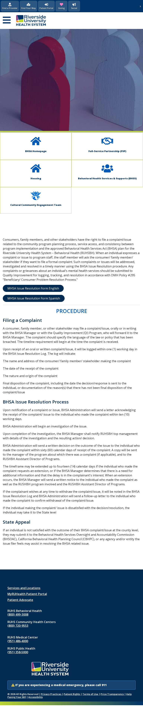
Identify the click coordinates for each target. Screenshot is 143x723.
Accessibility (35, 697)
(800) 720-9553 (17, 626)
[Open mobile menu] (6, 20)
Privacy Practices (51, 694)
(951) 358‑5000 (17, 652)
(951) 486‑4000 (17, 641)
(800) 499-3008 (17, 614)
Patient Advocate (20, 600)
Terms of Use (90, 694)
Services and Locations (23, 588)
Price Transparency (112, 694)
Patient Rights (72, 694)
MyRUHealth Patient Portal (27, 594)
